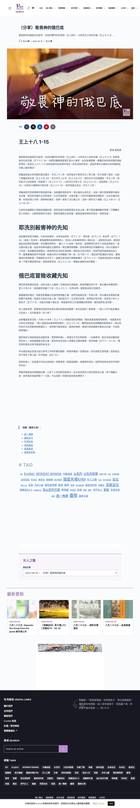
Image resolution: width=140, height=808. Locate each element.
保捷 (109, 474)
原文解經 (58, 480)
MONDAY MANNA (49, 473)
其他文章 (27, 567)
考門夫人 (97, 490)
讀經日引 (28, 438)
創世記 (41, 479)
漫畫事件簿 (37, 490)
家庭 (30, 485)
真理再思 (28, 448)
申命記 (73, 490)
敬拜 (66, 485)
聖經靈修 (112, 8)
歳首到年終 (91, 485)
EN (21, 474)
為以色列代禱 (51, 489)
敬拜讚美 (99, 8)
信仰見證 (74, 8)
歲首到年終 (29, 452)
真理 (79, 490)
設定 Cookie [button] (98, 803)
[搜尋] (132, 8)
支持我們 (8, 711)
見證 (53, 496)
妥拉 (115, 479)
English (29, 474)
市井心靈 (38, 485)
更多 (133, 8)
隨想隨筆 (62, 8)
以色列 (123, 8)
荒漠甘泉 (28, 441)
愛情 (60, 485)
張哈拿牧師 (51, 485)
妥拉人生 (24, 485)
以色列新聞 (91, 473)
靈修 (74, 495)
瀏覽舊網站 (10, 730)
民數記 (101, 485)
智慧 (72, 485)
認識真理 (87, 8)
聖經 (106, 489)
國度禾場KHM (74, 479)
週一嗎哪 (28, 434)
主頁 (41, 8)
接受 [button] (111, 803)
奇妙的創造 (107, 480)
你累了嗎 (102, 474)
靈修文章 (83, 496)
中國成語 (67, 474)
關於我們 (8, 706)
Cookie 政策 (10, 721)
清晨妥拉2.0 (26, 490)
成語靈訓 (28, 445)
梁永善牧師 (80, 485)
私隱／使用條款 (11, 725)
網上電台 (49, 8)
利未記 (34, 479)
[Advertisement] (70, 403)
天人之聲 (49, 41)
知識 (85, 490)
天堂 (99, 480)
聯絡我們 (8, 716)
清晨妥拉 (112, 485)
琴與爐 (65, 489)
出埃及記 (25, 479)
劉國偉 (49, 479)
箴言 (90, 490)
